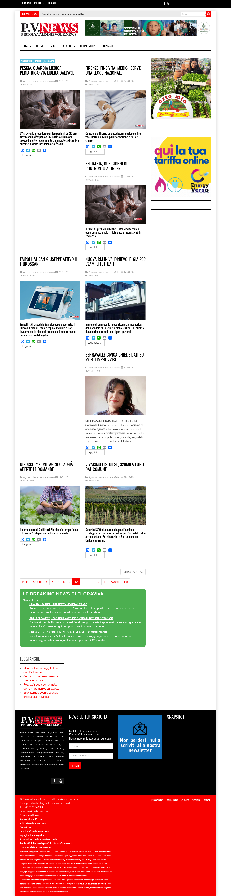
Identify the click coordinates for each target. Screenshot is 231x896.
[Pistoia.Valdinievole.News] (50, 29)
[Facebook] (22, 150)
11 (83, 581)
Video (54, 46)
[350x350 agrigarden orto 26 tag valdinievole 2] (181, 88)
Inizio (25, 581)
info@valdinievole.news (38, 811)
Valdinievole (27, 60)
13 (97, 581)
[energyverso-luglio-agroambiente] (181, 166)
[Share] (44, 150)
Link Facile (65, 803)
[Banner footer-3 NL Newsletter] (140, 736)
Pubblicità (39, 3)
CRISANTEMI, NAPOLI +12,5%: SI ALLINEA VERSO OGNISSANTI (68, 632)
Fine (125, 581)
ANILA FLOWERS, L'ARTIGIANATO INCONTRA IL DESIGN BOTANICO (71, 618)
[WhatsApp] (33, 150)
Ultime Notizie (88, 46)
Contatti (52, 3)
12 (90, 581)
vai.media (74, 799)
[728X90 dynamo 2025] (148, 27)
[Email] (39, 150)
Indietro (37, 581)
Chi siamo (26, 3)
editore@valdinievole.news (33, 823)
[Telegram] (28, 150)
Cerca (208, 14)
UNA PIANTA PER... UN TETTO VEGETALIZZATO (58, 604)
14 (105, 581)
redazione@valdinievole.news (34, 831)
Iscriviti (75, 765)
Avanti (115, 581)
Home (25, 46)
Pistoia (38, 60)
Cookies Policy (172, 800)
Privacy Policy (157, 800)
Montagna (49, 60)
